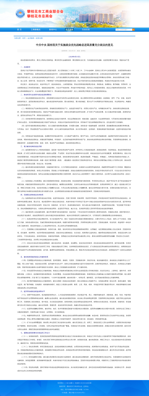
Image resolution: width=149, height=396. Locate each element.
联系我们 (61, 383)
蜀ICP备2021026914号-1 (77, 392)
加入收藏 (69, 383)
